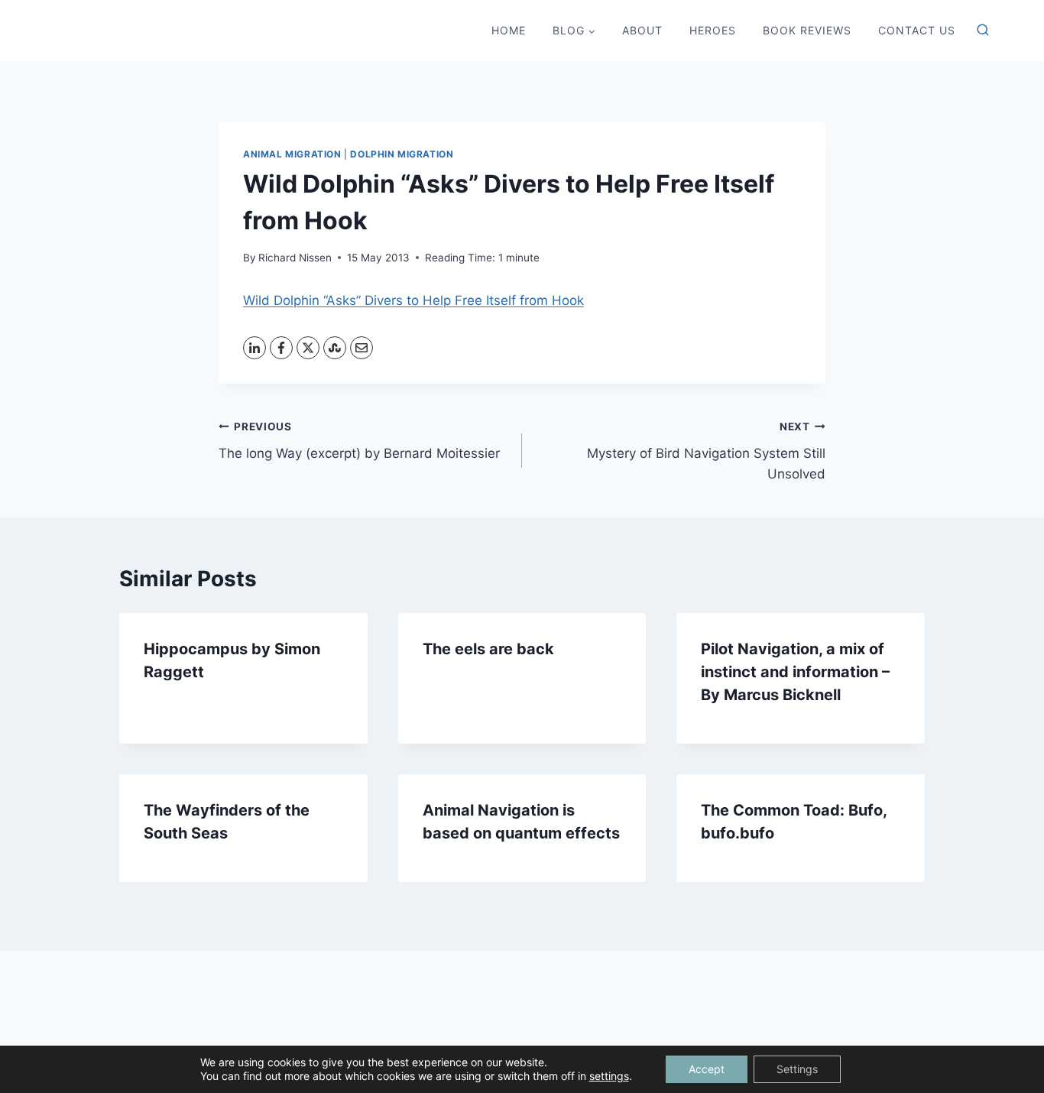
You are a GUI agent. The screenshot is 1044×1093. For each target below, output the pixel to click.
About (642, 30)
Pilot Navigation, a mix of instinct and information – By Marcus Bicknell (795, 672)
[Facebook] (281, 347)
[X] (308, 347)
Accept (707, 1068)
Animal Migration (292, 154)
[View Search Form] (983, 30)
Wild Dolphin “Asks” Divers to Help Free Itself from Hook (413, 300)
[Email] (361, 347)
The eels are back (488, 649)
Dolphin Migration (401, 154)
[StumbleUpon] (334, 347)
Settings (797, 1068)
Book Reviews (807, 30)
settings (609, 1075)
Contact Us (916, 30)
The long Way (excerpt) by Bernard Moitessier (359, 440)
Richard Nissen (295, 257)
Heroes (712, 30)
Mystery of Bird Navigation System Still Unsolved (706, 451)
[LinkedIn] (254, 347)
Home (508, 30)
